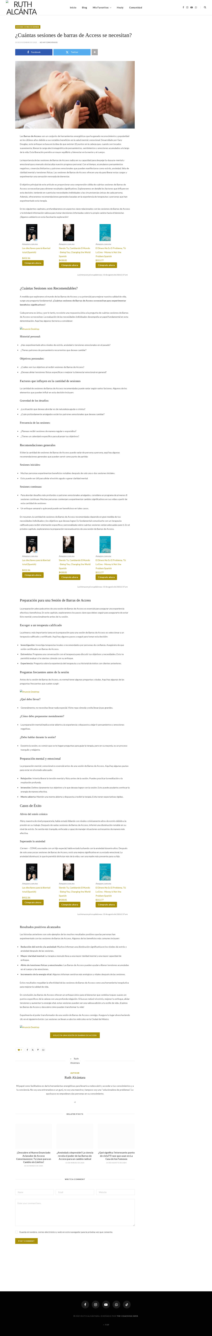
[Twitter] (32, 1049)
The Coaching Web (127, 1316)
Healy (120, 7)
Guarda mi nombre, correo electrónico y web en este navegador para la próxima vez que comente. (66, 1232)
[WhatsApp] (116, 1304)
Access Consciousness (27, 27)
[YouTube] (106, 1304)
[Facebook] (27, 1049)
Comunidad (135, 7)
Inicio (73, 7)
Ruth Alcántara (75, 1077)
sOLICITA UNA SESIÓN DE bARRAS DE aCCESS (75, 1035)
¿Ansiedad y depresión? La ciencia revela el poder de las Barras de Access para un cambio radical (75, 1155)
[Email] (43, 1049)
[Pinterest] (38, 1049)
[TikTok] (127, 1304)
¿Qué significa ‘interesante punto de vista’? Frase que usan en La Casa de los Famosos (116, 1155)
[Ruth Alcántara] (21, 7)
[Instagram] (95, 1304)
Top (107, 1325)
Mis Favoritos (101, 7)
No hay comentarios (49, 42)
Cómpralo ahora (33, 263)
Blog (84, 7)
